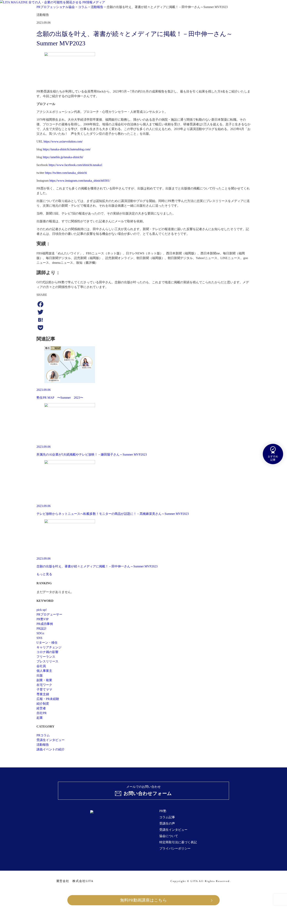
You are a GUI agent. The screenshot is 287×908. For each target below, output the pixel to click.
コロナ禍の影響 (47, 652)
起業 (40, 717)
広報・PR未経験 (48, 699)
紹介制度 (43, 703)
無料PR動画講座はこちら (143, 900)
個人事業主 (44, 670)
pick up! (42, 609)
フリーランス (46, 656)
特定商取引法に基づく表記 (178, 842)
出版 (40, 675)
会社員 (41, 666)
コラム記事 (167, 817)
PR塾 (162, 811)
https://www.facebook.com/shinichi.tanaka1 (75, 165)
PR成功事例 (45, 623)
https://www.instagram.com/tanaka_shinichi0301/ (79, 180)
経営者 (41, 708)
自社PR (42, 713)
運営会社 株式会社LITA (75, 881)
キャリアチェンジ (49, 647)
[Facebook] (143, 304)
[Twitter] (143, 312)
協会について (168, 836)
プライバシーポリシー (175, 848)
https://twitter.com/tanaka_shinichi (66, 172)
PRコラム (43, 735)
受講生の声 (167, 823)
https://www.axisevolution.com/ (63, 141)
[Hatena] (143, 320)
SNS (39, 638)
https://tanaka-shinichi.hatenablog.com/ (67, 149)
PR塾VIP (43, 619)
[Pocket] (143, 328)
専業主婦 (43, 694)
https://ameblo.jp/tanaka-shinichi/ (63, 157)
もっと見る (44, 574)
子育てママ (44, 689)
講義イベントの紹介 (51, 749)
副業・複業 (44, 680)
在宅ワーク (44, 684)
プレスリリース (47, 661)
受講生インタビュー (51, 740)
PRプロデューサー (49, 614)
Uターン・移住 (47, 642)
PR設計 (42, 628)
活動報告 (43, 744)
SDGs (40, 633)
